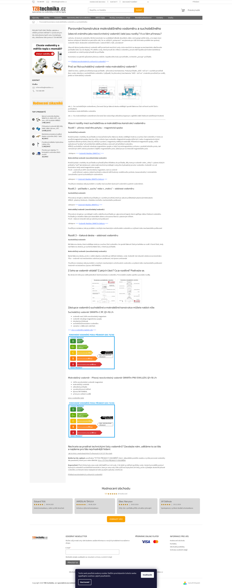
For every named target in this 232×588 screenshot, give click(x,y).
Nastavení (84, 582)
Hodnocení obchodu (97, 2)
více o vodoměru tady (76, 398)
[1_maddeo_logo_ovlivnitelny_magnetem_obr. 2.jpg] (129, 291)
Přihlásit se (73, 562)
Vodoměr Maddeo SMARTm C (89, 153)
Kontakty (114, 2)
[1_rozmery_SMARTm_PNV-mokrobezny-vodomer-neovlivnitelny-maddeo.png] (130, 88)
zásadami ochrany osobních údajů (100, 557)
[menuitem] (35, 18)
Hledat (139, 10)
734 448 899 (40, 91)
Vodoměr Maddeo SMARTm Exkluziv (91, 179)
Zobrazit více (116, 519)
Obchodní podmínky (129, 2)
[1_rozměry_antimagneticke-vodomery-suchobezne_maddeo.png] (104, 87)
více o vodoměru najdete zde (82, 330)
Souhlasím (147, 575)
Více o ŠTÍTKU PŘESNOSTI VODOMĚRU (112, 460)
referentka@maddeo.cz (44, 87)
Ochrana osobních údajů (178, 550)
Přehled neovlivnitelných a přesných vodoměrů (88, 61)
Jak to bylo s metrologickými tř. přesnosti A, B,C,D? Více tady (90, 453)
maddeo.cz (159, 572)
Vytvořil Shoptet (194, 583)
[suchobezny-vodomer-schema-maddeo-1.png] (104, 291)
